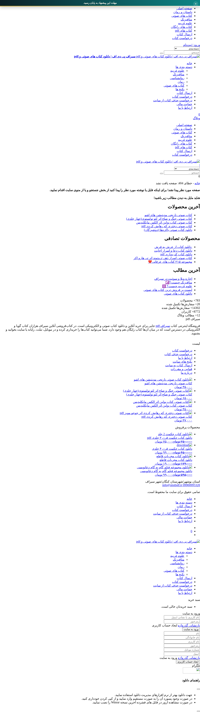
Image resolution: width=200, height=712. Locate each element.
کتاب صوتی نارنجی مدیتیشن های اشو (168, 215)
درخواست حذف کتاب (178, 354)
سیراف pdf (163, 325)
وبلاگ (196, 118)
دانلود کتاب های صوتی (178, 293)
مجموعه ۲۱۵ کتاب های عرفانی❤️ (170, 261)
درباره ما (186, 372)
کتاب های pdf (183, 30)
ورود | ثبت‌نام (191, 45)
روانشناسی (177, 78)
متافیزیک (186, 19)
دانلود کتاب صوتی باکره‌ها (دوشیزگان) (168, 230)
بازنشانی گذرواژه (189, 625)
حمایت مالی (184, 104)
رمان (181, 81)
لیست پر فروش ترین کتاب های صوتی (168, 290)
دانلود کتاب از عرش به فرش (173, 247)
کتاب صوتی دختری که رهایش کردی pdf (166, 226)
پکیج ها (180, 89)
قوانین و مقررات (181, 369)
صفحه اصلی (184, 8)
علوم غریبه (185, 23)
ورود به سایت (191, 629)
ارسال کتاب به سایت (178, 365)
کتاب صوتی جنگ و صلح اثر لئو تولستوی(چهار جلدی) (159, 218)
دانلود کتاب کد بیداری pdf (176, 254)
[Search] (161, 53)
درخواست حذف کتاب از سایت (172, 100)
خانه (189, 63)
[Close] (198, 711)
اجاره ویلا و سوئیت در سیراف (173, 278)
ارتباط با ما (185, 107)
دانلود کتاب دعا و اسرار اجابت (173, 250)
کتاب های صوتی (181, 15)
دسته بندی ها (184, 67)
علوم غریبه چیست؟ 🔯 (177, 286)
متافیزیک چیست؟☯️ (178, 282)
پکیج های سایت (182, 361)
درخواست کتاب (182, 38)
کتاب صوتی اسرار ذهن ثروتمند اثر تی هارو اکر (163, 258)
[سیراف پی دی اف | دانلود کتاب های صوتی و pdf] (168, 161)
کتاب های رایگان (181, 27)
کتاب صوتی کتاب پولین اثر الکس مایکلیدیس (164, 222)
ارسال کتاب (184, 34)
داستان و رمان (182, 12)
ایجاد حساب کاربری (188, 661)
